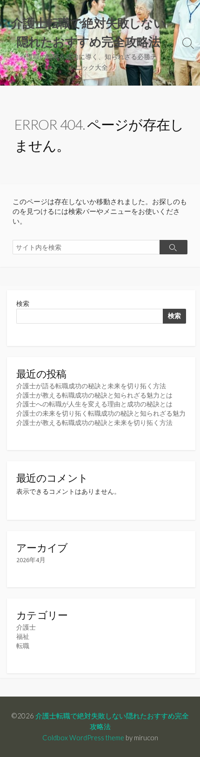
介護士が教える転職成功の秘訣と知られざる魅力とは (94, 395)
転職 (22, 646)
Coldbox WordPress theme (83, 737)
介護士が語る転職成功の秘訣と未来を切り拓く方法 (91, 386)
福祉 (22, 636)
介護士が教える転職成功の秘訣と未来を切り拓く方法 (94, 422)
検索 (22, 303)
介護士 (26, 627)
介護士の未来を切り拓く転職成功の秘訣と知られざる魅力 (101, 413)
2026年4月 (31, 560)
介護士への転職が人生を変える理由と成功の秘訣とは (94, 404)
